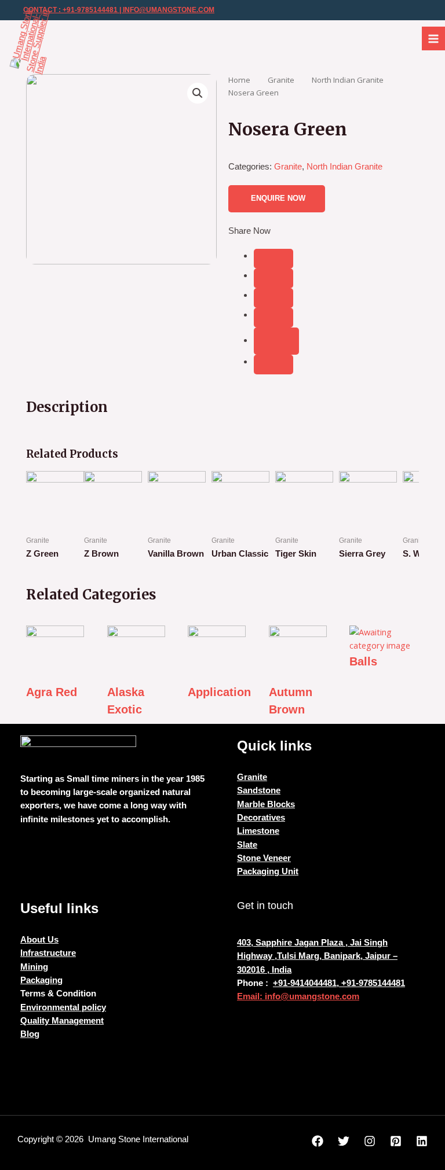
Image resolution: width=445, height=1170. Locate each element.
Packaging (41, 980)
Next (404, 523)
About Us (39, 939)
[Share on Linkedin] (273, 318)
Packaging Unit (267, 871)
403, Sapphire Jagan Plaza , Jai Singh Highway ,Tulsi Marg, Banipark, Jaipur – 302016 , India (317, 956)
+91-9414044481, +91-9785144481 (339, 983)
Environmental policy (63, 1007)
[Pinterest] (396, 1141)
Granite (281, 80)
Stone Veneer (264, 858)
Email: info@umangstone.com (298, 996)
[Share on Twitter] (273, 278)
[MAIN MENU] (433, 38)
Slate (247, 844)
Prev (41, 523)
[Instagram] (369, 1141)
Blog (29, 1034)
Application (219, 692)
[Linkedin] (422, 1141)
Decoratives (261, 817)
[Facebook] (317, 1141)
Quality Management (62, 1020)
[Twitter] (343, 1141)
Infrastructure (48, 953)
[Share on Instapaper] (273, 298)
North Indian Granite (348, 80)
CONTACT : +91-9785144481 (70, 10)
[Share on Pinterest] (276, 341)
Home (239, 80)
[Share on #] (273, 258)
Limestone (258, 831)
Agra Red (51, 692)
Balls (363, 661)
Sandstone (258, 790)
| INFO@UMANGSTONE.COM (166, 10)
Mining (34, 967)
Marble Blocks (266, 804)
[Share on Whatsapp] (273, 364)
